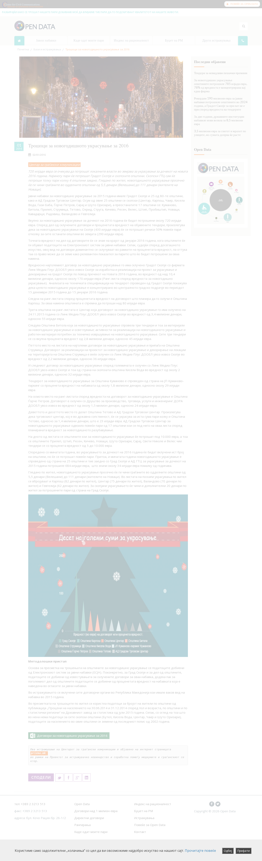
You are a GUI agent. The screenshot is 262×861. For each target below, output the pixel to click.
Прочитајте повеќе (200, 850)
